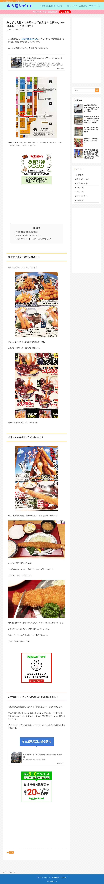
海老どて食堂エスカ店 (30, 39)
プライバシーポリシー (43, 877)
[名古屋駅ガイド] (19, 6)
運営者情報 (55, 877)
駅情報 (79, 175)
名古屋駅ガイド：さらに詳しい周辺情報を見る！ (33, 239)
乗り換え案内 (82, 179)
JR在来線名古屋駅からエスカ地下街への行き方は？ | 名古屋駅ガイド (42, 59)
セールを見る (64, 12)
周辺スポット (82, 183)
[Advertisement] (36, 202)
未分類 (79, 200)
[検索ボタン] (98, 6)
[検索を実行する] (97, 90)
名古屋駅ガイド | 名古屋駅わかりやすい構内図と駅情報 (42, 756)
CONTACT (64, 877)
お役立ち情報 (81, 196)
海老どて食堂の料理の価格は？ (27, 232)
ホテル (79, 187)
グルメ (11, 852)
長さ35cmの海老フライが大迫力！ (28, 235)
